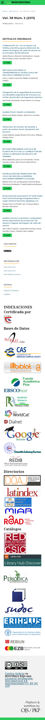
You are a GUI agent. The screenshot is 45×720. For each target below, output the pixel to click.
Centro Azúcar (15, 673)
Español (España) (11, 290)
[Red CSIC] (15, 553)
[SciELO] (15, 345)
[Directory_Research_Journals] (18, 506)
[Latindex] (22, 496)
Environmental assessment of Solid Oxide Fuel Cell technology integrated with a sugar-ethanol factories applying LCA (22, 198)
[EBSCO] (22, 393)
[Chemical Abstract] (22, 357)
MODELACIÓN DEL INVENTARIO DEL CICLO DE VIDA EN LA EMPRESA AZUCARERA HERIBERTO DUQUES (19, 176)
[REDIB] (16, 466)
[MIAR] (19, 514)
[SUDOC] (20, 616)
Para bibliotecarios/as (12, 274)
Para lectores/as (10, 267)
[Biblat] (22, 372)
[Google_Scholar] (22, 441)
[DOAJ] (22, 485)
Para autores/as (10, 271)
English (7, 294)
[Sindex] (22, 453)
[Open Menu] (2, 2)
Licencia (21, 682)
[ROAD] (19, 524)
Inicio (5, 11)
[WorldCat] (17, 417)
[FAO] (22, 635)
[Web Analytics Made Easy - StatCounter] (7, 251)
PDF (8, 63)
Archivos (13, 11)
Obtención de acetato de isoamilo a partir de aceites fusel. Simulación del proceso (20, 129)
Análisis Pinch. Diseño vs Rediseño (18, 112)
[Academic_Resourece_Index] (17, 407)
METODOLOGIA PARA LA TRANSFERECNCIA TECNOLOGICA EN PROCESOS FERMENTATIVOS (20, 72)
